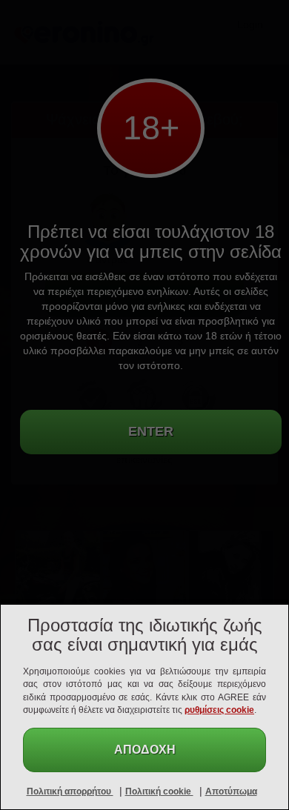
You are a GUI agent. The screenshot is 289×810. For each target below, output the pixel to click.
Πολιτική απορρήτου (70, 791)
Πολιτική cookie (159, 791)
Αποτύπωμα (231, 791)
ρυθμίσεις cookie (219, 710)
